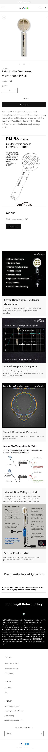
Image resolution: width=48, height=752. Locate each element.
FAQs (6, 693)
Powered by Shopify (28, 748)
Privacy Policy (9, 673)
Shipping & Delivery (11, 663)
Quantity (4, 86)
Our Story (7, 688)
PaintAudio (21, 748)
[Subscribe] (41, 733)
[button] (2, 7)
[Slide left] (19, 64)
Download (13, 226)
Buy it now (24, 105)
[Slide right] (28, 64)
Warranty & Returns (11, 668)
